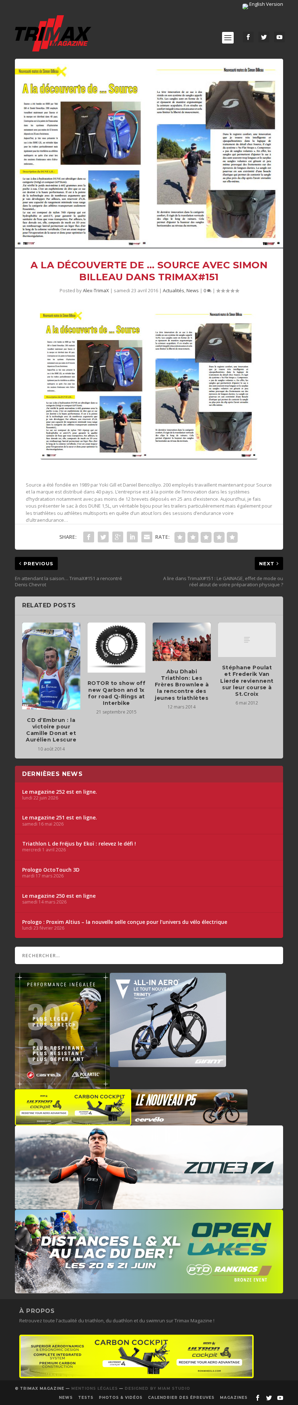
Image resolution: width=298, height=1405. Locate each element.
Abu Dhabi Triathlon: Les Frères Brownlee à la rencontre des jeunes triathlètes (182, 684)
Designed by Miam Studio (157, 1388)
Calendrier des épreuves (181, 1397)
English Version (265, 4)
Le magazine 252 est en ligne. (59, 792)
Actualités (173, 290)
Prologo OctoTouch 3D (51, 870)
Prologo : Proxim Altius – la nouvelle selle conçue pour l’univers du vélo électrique (124, 922)
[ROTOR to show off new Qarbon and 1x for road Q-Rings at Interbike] (117, 648)
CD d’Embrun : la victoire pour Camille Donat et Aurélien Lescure (51, 730)
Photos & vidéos (120, 1397)
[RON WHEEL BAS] (136, 1376)
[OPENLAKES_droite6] (149, 1289)
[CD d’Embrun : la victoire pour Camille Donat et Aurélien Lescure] (51, 666)
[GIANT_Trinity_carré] (168, 1063)
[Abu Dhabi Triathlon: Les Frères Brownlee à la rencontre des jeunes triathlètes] (182, 642)
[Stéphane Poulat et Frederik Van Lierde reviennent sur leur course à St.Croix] (247, 640)
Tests (85, 1397)
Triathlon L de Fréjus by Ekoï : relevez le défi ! (79, 843)
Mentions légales (94, 1388)
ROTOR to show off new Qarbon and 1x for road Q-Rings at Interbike (117, 693)
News (192, 290)
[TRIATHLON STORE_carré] (62, 1085)
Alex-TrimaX (96, 290)
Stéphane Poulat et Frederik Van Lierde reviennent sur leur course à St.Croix (247, 680)
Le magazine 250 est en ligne (59, 896)
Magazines (233, 1397)
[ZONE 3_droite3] (149, 1205)
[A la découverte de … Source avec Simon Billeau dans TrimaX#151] (149, 153)
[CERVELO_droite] (189, 1122)
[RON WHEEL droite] (73, 1122)
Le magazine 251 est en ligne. (59, 817)
